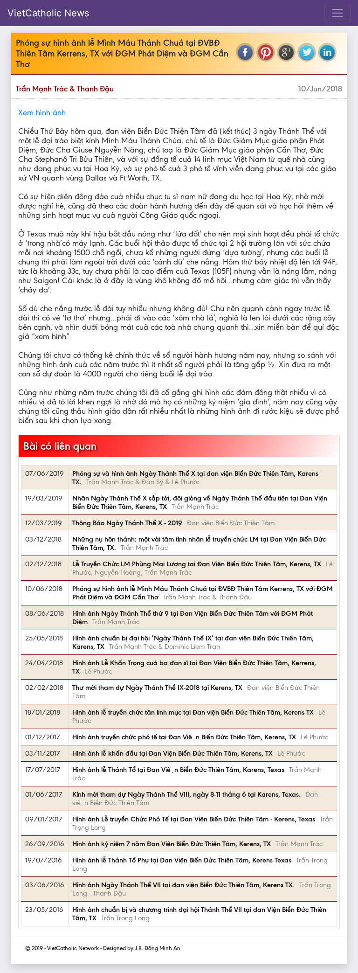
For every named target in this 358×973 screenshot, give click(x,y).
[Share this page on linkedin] (327, 52)
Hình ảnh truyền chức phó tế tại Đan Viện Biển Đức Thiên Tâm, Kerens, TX (184, 737)
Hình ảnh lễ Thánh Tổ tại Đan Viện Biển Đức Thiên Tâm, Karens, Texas (178, 769)
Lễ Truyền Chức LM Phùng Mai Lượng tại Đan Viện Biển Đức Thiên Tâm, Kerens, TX (196, 564)
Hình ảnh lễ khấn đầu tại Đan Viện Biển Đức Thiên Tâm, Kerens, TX (172, 753)
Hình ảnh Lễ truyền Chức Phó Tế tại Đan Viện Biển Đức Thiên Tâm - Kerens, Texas (193, 819)
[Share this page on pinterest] (265, 52)
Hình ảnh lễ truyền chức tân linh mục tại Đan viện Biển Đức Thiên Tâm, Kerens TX (193, 712)
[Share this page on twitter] (306, 52)
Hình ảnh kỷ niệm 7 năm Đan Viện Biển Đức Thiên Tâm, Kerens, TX (171, 844)
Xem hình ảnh (42, 112)
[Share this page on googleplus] (286, 52)
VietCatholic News (48, 13)
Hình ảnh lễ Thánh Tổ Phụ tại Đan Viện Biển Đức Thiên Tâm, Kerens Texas (181, 860)
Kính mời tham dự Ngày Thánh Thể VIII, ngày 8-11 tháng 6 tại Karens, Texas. (186, 794)
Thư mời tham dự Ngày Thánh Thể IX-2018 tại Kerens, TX (157, 687)
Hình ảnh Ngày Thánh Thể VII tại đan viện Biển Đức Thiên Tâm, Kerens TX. (183, 885)
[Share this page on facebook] (245, 52)
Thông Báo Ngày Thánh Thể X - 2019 (127, 523)
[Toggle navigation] (337, 13)
